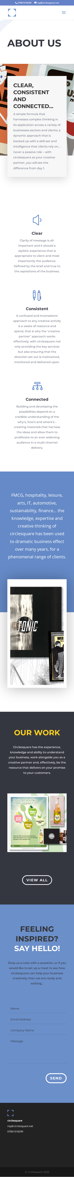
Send (56, 1078)
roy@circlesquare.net (20, 1126)
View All (37, 880)
